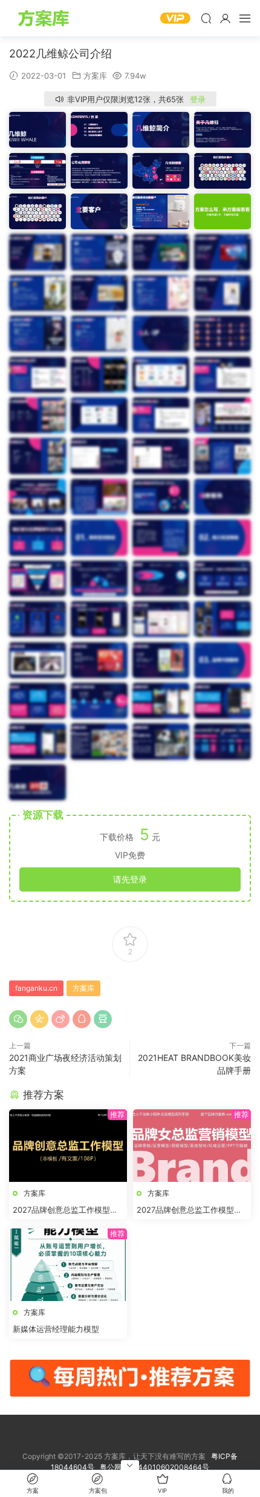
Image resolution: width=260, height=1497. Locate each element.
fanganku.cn (36, 988)
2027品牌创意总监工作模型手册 (65, 1210)
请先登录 (130, 879)
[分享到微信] (18, 1019)
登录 (198, 99)
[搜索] (206, 18)
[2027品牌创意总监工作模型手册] (68, 1145)
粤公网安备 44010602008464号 (154, 1467)
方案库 (45, 18)
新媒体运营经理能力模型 (56, 1329)
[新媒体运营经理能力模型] (68, 1264)
